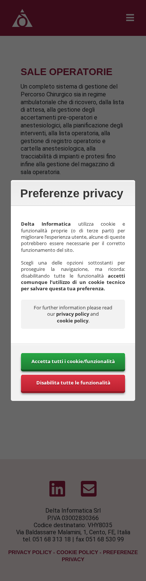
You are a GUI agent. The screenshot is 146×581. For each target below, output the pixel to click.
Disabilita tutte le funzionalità (73, 382)
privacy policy (72, 313)
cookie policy (72, 320)
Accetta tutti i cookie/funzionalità (73, 361)
